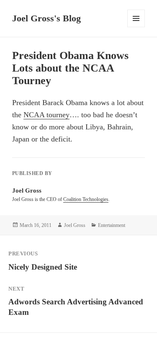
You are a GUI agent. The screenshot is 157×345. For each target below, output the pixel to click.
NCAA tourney (46, 115)
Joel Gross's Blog (46, 18)
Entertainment (111, 225)
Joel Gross (74, 225)
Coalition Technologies (85, 199)
